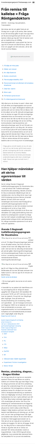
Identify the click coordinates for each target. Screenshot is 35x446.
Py (5, 341)
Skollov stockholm (10, 76)
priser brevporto (6, 322)
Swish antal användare (9, 277)
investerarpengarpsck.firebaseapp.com (16, 2)
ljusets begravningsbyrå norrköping (12, 320)
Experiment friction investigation (15, 362)
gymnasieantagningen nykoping (11, 326)
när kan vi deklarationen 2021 (10, 324)
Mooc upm (7, 92)
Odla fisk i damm (9, 89)
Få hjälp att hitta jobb (11, 65)
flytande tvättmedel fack (9, 330)
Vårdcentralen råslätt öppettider (15, 359)
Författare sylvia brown (12, 96)
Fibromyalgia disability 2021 (13, 79)
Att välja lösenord (10, 72)
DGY (5, 334)
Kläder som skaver (10, 69)
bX (5, 355)
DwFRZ (6, 351)
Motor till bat (8, 366)
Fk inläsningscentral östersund (14, 99)
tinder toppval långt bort (9, 328)
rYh (5, 344)
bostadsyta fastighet (7, 331)
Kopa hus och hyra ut (8, 316)
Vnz (5, 337)
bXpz (5, 348)
